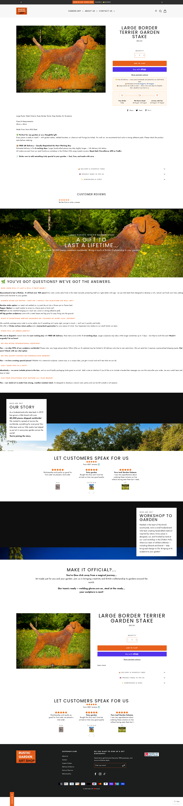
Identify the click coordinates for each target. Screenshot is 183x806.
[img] (91, 461)
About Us (65, 756)
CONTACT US (106, 11)
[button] (89, 492)
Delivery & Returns (68, 767)
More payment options (139, 75)
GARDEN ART (75, 11)
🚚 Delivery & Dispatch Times (91, 169)
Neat (98, 789)
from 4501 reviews (90, 464)
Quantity (140, 51)
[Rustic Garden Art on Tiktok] (105, 774)
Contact (64, 760)
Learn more (101, 665)
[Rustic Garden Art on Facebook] (95, 774)
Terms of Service (67, 770)
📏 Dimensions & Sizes (91, 179)
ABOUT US (90, 11)
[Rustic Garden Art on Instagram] (100, 774)
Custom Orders (67, 763)
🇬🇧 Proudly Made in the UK (91, 174)
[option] (91, 2)
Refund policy (66, 774)
